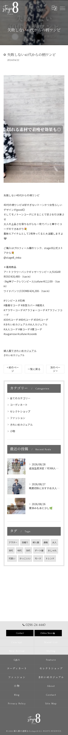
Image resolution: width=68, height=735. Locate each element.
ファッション (17, 418)
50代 (28, 550)
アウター (13, 542)
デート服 (39, 550)
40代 (19, 550)
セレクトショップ (20, 411)
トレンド (50, 558)
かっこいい (25, 558)
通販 (46, 542)
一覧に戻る (34, 369)
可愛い (12, 558)
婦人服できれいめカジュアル (20, 351)
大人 (54, 542)
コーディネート (19, 405)
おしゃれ (52, 550)
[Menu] (62, 8)
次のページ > (55, 369)
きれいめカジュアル (14, 355)
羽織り (25, 542)
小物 (12, 431)
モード (38, 558)
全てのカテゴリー (20, 398)
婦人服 (36, 542)
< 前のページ (13, 369)
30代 (11, 550)
